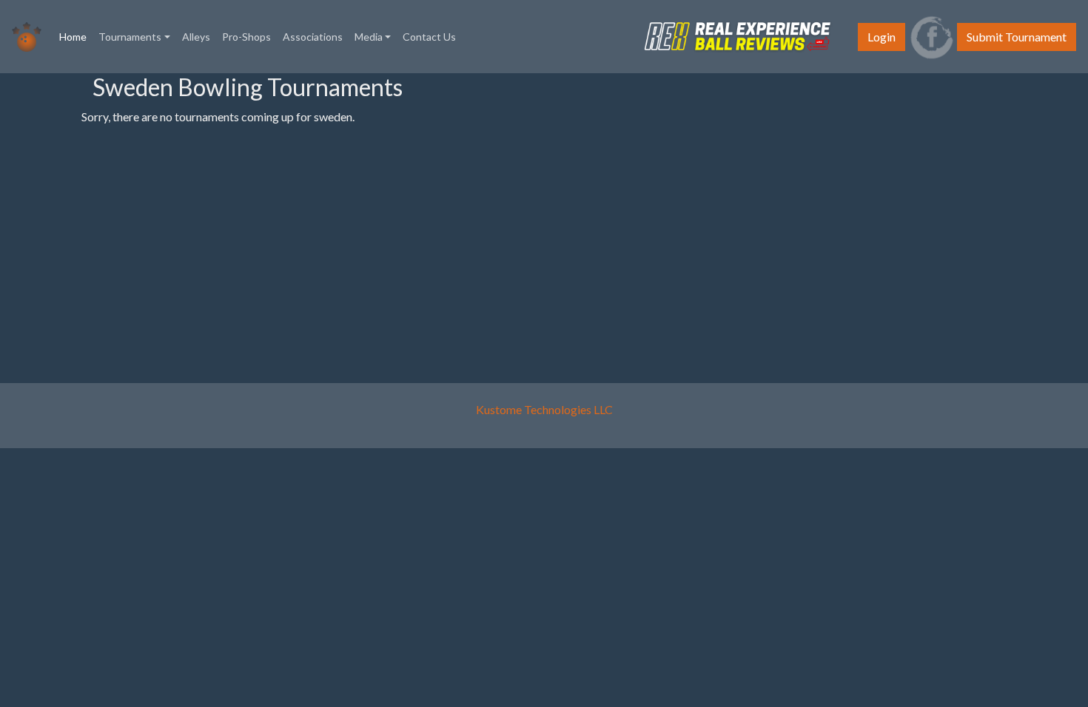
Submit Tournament (1017, 37)
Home (76, 36)
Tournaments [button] (129, 36)
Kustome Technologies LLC (544, 409)
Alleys (196, 36)
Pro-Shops (246, 36)
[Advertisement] (51, 295)
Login (881, 37)
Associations (313, 36)
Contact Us (429, 36)
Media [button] (369, 36)
